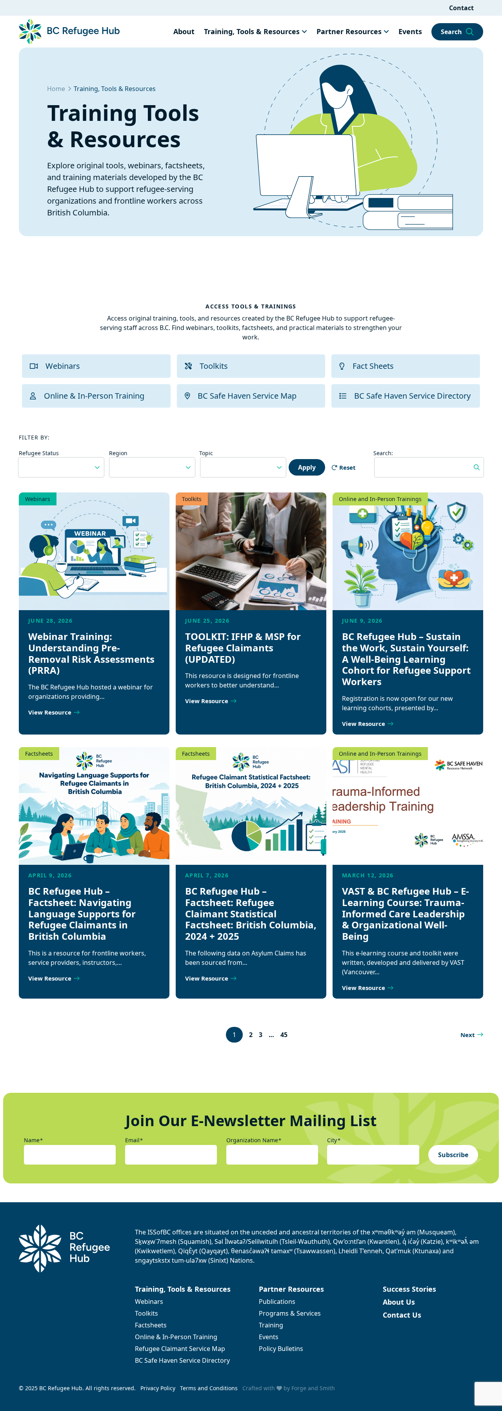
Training (271, 1325)
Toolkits (214, 366)
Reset (347, 467)
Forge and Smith (313, 1388)
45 (283, 1034)
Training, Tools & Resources (252, 31)
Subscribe (453, 1154)
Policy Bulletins (281, 1348)
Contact (461, 8)
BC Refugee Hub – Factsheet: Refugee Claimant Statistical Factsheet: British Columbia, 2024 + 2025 (250, 913)
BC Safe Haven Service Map (247, 395)
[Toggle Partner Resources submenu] (386, 31)
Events (410, 31)
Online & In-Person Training (94, 395)
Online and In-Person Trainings (380, 499)
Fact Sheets (373, 366)
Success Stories (409, 1289)
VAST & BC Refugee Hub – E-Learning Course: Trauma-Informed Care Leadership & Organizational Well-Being (405, 913)
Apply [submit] (307, 467)
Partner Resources (349, 31)
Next (467, 1035)
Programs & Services (290, 1313)
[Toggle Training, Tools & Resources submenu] (304, 31)
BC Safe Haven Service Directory (412, 395)
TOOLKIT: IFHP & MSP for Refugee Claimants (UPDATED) (243, 647)
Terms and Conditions (209, 1388)
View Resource (49, 712)
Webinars (62, 366)
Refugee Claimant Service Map (180, 1348)
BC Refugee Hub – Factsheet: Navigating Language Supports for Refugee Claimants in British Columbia (82, 913)
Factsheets (39, 753)
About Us (399, 1302)
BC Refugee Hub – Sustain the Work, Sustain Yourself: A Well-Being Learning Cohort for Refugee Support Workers (406, 659)
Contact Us (402, 1315)
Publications (277, 1301)
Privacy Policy (157, 1388)
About (184, 31)
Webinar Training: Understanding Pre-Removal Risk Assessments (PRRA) (91, 653)
